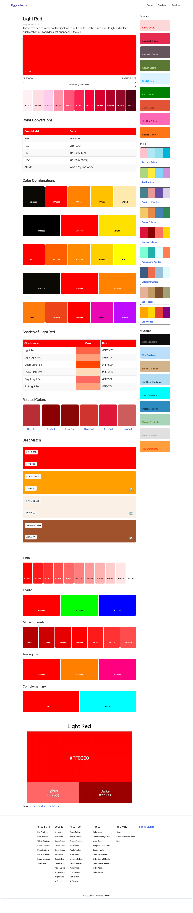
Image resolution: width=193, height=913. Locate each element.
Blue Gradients (42, 837)
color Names (98, 872)
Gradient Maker (99, 850)
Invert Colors (97, 841)
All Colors (58, 881)
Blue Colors (59, 832)
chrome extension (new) (125, 837)
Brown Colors (60, 841)
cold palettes (75, 872)
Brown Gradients (43, 859)
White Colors (59, 863)
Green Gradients (43, 846)
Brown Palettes (75, 837)
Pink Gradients (42, 832)
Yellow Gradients (43, 841)
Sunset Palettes (75, 832)
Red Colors (54, 806)
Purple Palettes (75, 850)
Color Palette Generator (102, 863)
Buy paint (30, 71)
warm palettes (75, 868)
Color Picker (97, 868)
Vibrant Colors (60, 872)
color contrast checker (102, 859)
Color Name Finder (100, 854)
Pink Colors (59, 837)
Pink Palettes (74, 854)
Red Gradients (40, 806)
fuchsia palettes (76, 863)
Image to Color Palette (101, 846)
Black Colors (59, 859)
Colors (150, 5)
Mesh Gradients (43, 850)
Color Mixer (97, 832)
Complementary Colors (101, 837)
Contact (119, 832)
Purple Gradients (43, 854)
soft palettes (74, 877)
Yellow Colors (60, 846)
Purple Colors (60, 868)
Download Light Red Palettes (79, 84)
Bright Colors (59, 877)
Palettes (176, 5)
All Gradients (41, 863)
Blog (118, 841)
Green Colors (60, 850)
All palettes (74, 881)
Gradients (162, 5)
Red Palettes (74, 846)
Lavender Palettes (76, 859)
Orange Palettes (76, 841)
